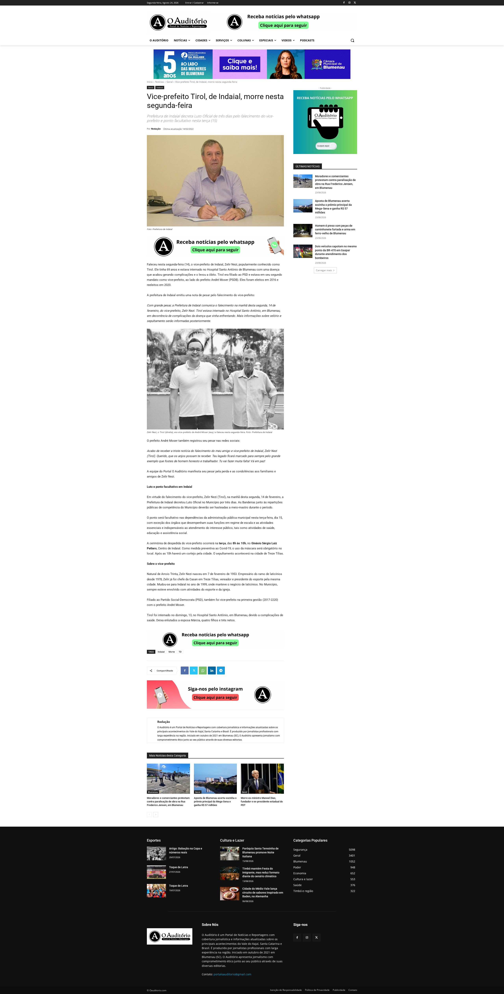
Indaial (160, 87)
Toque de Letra (178, 867)
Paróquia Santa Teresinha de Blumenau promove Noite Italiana (260, 852)
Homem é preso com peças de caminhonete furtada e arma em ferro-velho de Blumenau (335, 229)
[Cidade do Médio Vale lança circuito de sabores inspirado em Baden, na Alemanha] (229, 893)
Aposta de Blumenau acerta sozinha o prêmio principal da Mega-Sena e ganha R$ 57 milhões (215, 801)
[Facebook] (344, 3)
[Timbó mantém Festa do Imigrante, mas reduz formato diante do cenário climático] (229, 873)
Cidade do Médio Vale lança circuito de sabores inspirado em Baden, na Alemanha (262, 892)
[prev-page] (149, 814)
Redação (156, 128)
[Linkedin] (212, 670)
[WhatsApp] (203, 670)
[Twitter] (355, 3)
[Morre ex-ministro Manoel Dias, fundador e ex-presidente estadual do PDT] (262, 779)
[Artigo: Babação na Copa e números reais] (156, 853)
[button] (352, 40)
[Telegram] (221, 670)
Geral (170, 81)
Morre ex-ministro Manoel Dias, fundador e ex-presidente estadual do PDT (262, 801)
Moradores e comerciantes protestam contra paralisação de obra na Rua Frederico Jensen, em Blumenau (168, 801)
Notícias (159, 81)
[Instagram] (349, 3)
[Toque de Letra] (156, 872)
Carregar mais (324, 270)
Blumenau (153, 792)
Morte (172, 651)
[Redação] (150, 730)
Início (150, 81)
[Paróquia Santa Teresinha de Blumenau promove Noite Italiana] (229, 853)
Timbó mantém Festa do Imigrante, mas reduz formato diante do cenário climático (260, 872)
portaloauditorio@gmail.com (232, 974)
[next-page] (155, 814)
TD (180, 651)
